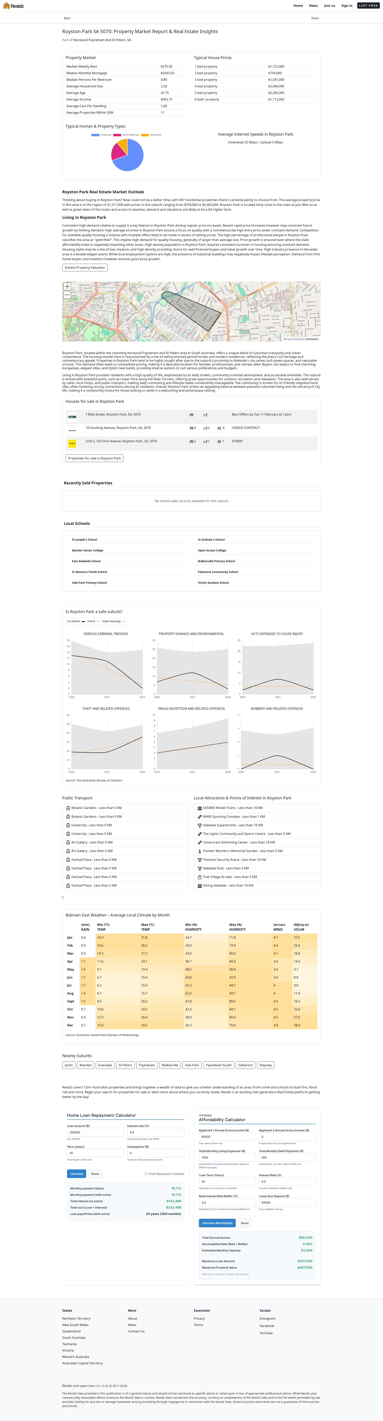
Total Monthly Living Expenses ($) (224, 1159)
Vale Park (192, 1065)
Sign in (347, 5)
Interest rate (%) (143, 1132)
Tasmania (69, 1344)
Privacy (199, 1318)
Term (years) (79, 1153)
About (132, 1318)
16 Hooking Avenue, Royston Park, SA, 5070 (118, 428)
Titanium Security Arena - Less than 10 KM (234, 859)
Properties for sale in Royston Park (94, 458)
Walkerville (170, 1065)
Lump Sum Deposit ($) (274, 1202)
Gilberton (245, 1065)
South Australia (73, 1337)
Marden (86, 1065)
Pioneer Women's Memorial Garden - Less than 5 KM (242, 851)
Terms (198, 1325)
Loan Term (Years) (218, 1181)
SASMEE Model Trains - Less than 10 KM (232, 808)
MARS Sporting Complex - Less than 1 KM (233, 816)
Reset (95, 1173)
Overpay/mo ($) (144, 1153)
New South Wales (75, 1325)
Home (298, 5)
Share (315, 18)
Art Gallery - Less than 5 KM (92, 842)
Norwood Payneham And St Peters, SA (102, 40)
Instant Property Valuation (85, 267)
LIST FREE (368, 5)
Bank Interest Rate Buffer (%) (224, 1202)
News (313, 5)
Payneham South (219, 1065)
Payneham (147, 1065)
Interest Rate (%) (276, 1181)
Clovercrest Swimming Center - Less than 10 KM (238, 842)
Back (67, 18)
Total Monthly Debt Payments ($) (281, 1157)
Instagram (267, 1318)
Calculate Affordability (217, 1223)
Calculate (76, 1173)
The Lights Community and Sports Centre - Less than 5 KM (246, 833)
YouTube (266, 1333)
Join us (329, 5)
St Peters (125, 1065)
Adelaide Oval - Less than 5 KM (225, 868)
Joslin (69, 1065)
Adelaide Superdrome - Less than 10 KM (232, 825)
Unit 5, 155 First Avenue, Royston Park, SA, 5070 (121, 441)
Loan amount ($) (78, 1132)
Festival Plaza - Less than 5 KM (94, 859)
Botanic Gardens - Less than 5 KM (96, 808)
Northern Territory (76, 1318)
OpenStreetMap (295, 339)
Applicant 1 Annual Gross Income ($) (224, 1137)
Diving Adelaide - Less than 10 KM (228, 885)
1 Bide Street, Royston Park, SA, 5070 (113, 414)
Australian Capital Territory (82, 1363)
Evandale (105, 1065)
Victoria (68, 1350)
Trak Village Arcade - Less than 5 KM (229, 877)
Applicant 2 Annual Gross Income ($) (284, 1137)
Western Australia (75, 1357)
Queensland (71, 1331)
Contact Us (136, 1331)
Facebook (267, 1326)
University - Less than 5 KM (91, 825)
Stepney (266, 1065)
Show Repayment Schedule (166, 1173)
